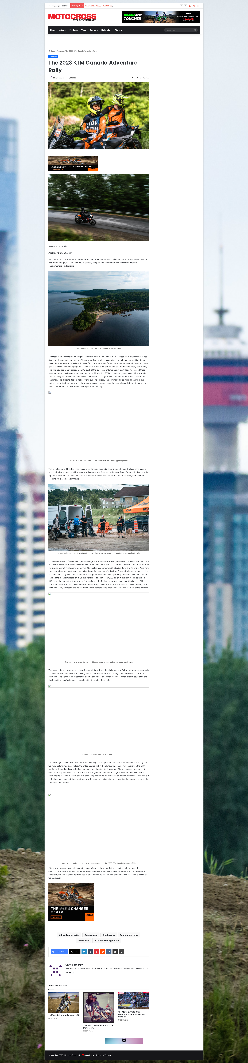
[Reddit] (102, 951)
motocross (109, 935)
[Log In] (190, 5)
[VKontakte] (108, 951)
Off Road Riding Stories (107, 940)
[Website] (66, 972)
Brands (93, 30)
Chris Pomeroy (58, 78)
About (117, 30)
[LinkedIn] (84, 951)
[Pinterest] (96, 951)
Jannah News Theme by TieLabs (97, 1055)
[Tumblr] (90, 951)
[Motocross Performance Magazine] (72, 17)
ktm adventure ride (69, 935)
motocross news (129, 935)
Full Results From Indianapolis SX (63, 1015)
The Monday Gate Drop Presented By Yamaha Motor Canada (131, 1014)
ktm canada (91, 935)
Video (83, 30)
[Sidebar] (198, 5)
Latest (61, 30)
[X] (73, 972)
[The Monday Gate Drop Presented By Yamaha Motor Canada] (133, 1000)
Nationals (105, 30)
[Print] (121, 951)
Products (73, 30)
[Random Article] (194, 5)
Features (60, 51)
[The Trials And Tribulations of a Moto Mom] (98, 1007)
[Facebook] (70, 972)
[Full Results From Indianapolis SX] (63, 1002)
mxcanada (84, 940)
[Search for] (195, 30)
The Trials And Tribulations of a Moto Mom (98, 1026)
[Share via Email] (115, 951)
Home (52, 30)
